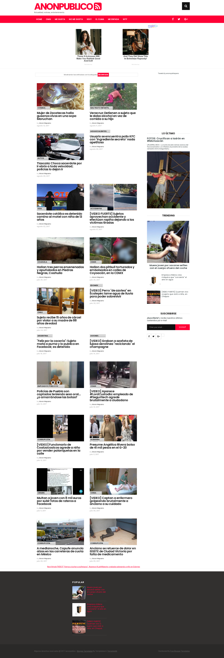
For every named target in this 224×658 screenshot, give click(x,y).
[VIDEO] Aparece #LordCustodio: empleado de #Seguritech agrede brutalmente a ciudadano (111, 396)
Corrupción (43, 439)
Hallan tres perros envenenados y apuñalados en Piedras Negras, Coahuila (60, 270)
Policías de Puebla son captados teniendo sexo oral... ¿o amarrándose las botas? (59, 394)
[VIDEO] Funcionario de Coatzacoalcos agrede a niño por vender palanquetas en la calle (58, 449)
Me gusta (60, 19)
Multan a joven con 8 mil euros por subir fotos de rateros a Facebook (59, 501)
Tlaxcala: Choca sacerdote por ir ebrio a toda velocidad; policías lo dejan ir (59, 166)
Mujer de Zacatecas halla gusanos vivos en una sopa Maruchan (56, 116)
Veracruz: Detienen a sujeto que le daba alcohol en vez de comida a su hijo (113, 116)
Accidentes (96, 208)
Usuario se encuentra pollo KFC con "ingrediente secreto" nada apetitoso (112, 139)
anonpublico (64, 6)
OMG (48, 19)
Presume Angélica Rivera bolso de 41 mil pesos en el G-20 (112, 446)
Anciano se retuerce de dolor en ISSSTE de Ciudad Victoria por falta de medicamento (113, 551)
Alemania (95, 439)
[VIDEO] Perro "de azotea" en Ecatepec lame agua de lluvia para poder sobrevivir (111, 293)
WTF (125, 19)
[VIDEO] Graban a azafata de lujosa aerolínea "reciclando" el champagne (112, 343)
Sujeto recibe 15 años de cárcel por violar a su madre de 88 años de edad (59, 320)
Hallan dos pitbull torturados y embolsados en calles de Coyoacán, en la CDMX (112, 270)
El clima (100, 19)
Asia (39, 208)
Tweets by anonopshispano (168, 73)
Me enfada (113, 19)
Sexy (89, 19)
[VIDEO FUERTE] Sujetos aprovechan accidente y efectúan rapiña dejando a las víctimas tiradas (112, 218)
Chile (40, 312)
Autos (40, 158)
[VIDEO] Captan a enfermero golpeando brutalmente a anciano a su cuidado (111, 501)
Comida (41, 108)
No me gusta (76, 19)
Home (39, 19)
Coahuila (42, 262)
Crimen (40, 493)
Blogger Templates (85, 651)
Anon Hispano (45, 123)
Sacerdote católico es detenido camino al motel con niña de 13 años (59, 216)
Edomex (94, 285)
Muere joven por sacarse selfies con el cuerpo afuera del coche (168, 267)
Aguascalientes (98, 131)
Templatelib (112, 651)
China (93, 493)
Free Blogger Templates (180, 651)
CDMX (93, 262)
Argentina (42, 336)
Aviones (94, 336)
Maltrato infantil (99, 108)
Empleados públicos (47, 386)
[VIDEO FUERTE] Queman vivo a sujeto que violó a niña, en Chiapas (175, 294)
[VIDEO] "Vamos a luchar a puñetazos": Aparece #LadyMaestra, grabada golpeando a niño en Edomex (93, 567)
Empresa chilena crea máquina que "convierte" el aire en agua (174, 277)
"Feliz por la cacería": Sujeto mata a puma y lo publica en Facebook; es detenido (58, 343)
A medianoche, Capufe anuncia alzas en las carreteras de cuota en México (60, 551)
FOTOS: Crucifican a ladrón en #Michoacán (166, 140)
